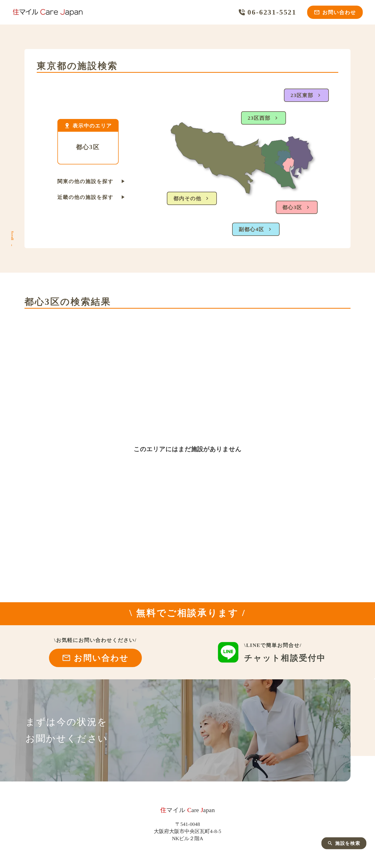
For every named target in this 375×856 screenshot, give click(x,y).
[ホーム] (48, 12)
